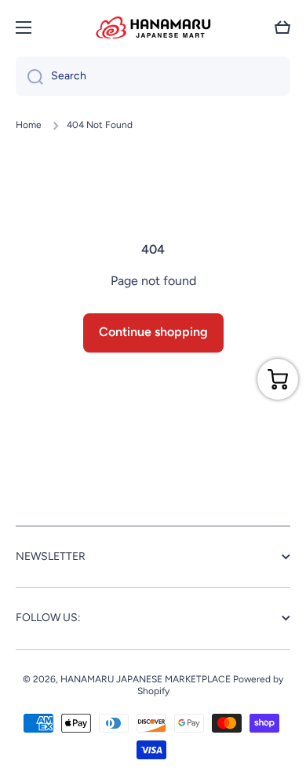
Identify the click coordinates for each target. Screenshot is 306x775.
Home (29, 124)
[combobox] (153, 76)
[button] (282, 27)
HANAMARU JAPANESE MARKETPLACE (145, 679)
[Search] (29, 76)
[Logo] (153, 27)
